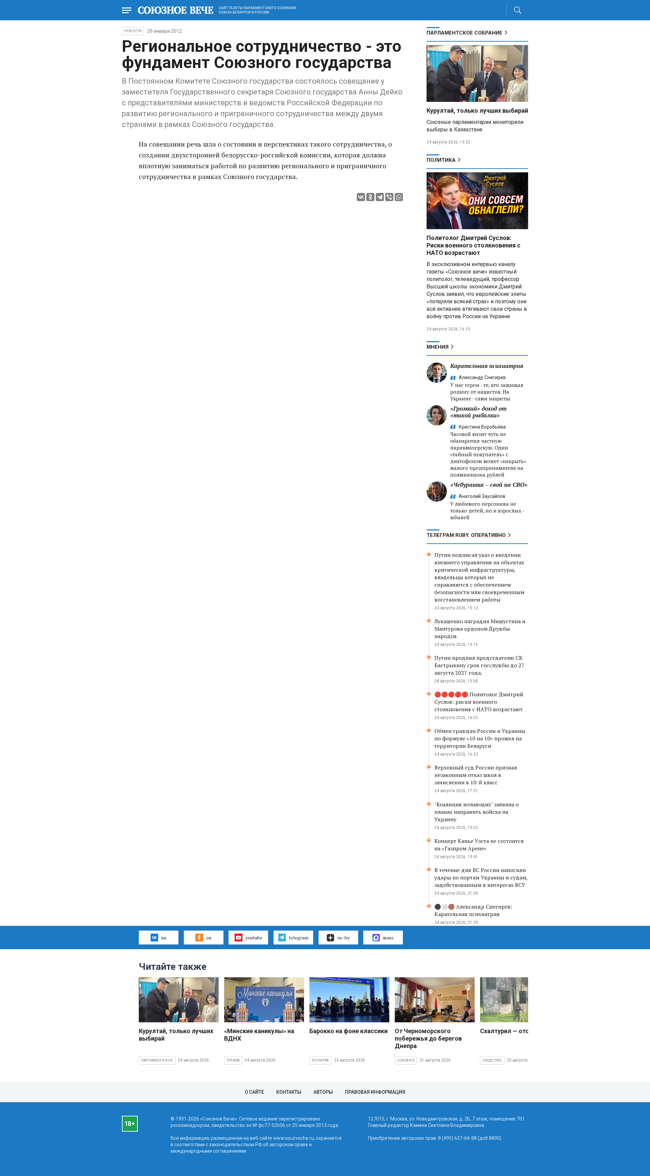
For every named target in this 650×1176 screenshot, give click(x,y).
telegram (298, 937)
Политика (441, 160)
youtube (253, 937)
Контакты (288, 1092)
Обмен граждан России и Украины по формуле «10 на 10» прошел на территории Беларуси (479, 738)
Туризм (233, 1060)
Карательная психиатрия (486, 366)
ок (209, 937)
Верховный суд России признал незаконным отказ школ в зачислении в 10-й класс (475, 775)
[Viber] (389, 197)
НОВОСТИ (133, 31)
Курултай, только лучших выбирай (477, 110)
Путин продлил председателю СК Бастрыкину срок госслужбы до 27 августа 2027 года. (479, 665)
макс (388, 937)
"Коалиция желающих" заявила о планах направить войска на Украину (476, 812)
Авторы (323, 1092)
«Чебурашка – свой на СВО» (488, 484)
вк (164, 937)
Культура (320, 1060)
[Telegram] (380, 197)
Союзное (406, 1060)
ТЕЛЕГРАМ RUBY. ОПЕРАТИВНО (466, 535)
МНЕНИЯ (438, 347)
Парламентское (157, 1060)
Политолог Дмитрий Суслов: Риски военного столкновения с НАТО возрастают (473, 245)
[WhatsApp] (399, 197)
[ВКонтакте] (361, 197)
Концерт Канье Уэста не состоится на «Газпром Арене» (479, 844)
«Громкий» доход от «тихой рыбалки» (478, 412)
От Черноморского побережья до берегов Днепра (428, 1038)
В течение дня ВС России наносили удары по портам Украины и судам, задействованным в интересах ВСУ (480, 877)
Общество (492, 1060)
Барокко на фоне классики (348, 1031)
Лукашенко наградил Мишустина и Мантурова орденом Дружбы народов (479, 628)
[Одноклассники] (370, 197)
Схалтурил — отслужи (512, 1031)
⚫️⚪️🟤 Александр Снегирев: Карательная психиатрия (473, 910)
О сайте (254, 1092)
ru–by (343, 937)
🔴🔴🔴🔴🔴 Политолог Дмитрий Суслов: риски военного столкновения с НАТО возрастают (478, 702)
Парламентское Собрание (464, 33)
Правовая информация (375, 1092)
